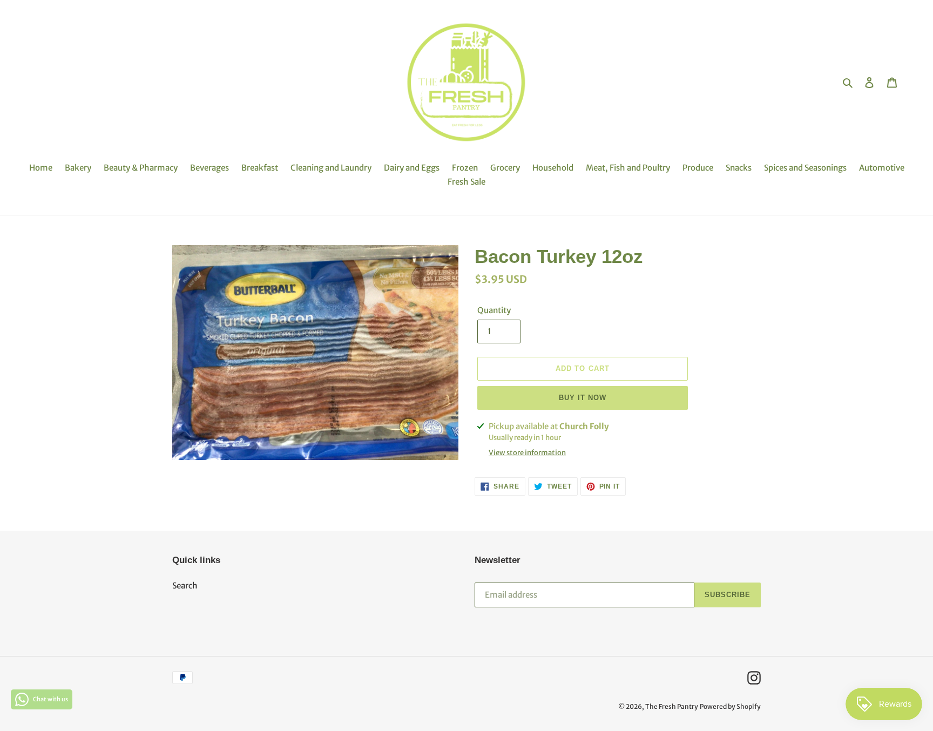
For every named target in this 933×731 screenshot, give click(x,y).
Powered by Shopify (730, 706)
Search (185, 585)
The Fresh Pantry (671, 706)
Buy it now (582, 398)
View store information (527, 452)
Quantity (494, 310)
